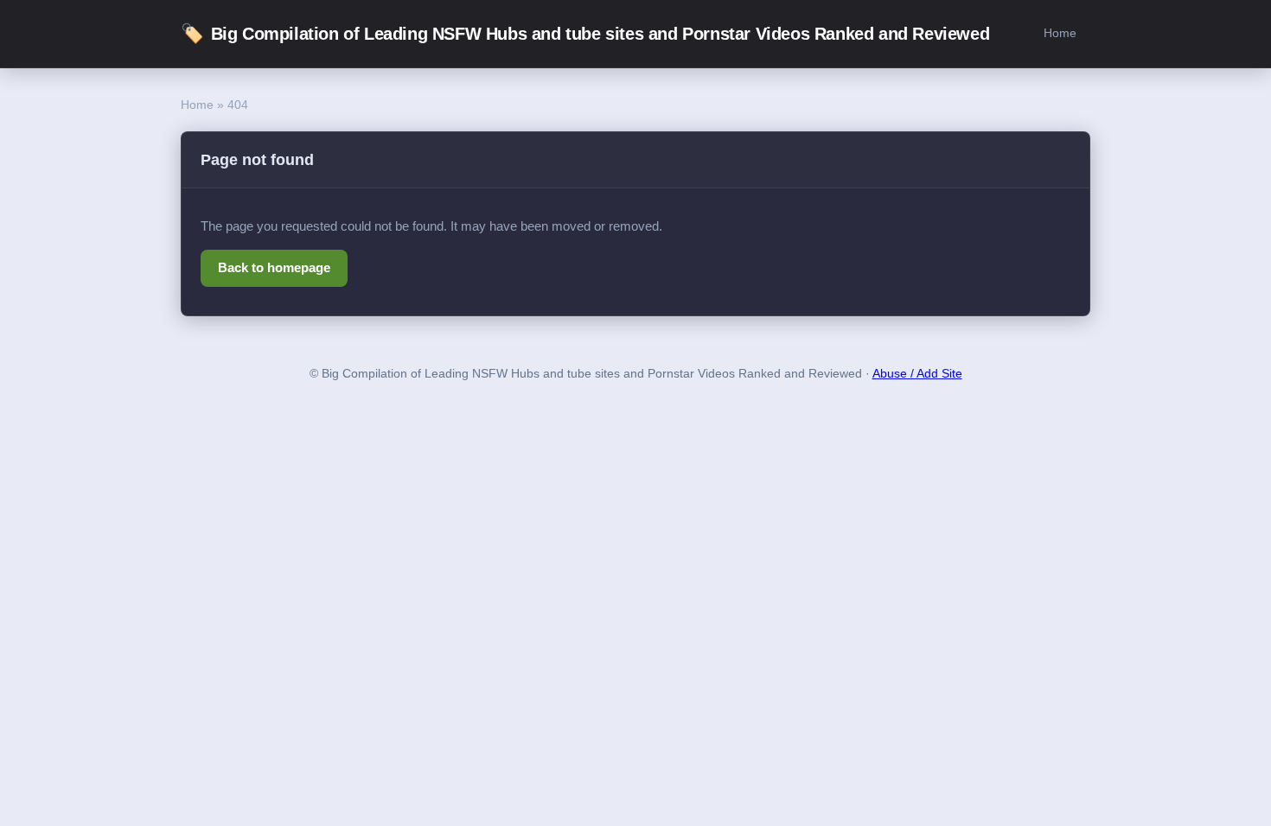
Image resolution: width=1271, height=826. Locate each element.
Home (1060, 33)
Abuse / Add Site (917, 373)
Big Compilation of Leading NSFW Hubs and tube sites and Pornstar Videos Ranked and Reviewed (585, 33)
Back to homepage (274, 267)
